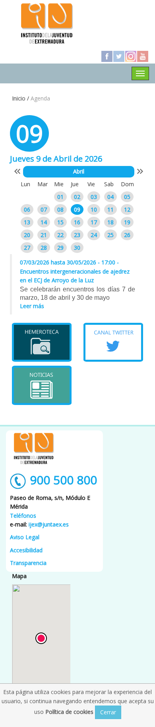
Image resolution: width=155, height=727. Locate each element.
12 (127, 209)
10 (94, 209)
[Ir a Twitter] (118, 56)
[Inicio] (47, 23)
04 (110, 197)
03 (94, 197)
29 (60, 247)
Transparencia (28, 563)
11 (110, 209)
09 (77, 209)
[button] (41, 638)
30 (77, 247)
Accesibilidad (26, 550)
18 (110, 222)
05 (127, 197)
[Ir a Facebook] (106, 56)
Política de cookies (70, 711)
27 (27, 247)
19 (127, 222)
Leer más (32, 306)
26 (127, 235)
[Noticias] (42, 385)
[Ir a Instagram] (130, 56)
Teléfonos (23, 515)
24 (94, 235)
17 (94, 222)
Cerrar (108, 712)
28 (44, 247)
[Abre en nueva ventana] (42, 342)
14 (44, 222)
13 (27, 222)
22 (60, 235)
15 (60, 222)
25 (110, 235)
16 (77, 222)
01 (60, 197)
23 (77, 235)
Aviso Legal (24, 537)
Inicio (18, 98)
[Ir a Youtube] (142, 56)
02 (77, 197)
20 (27, 235)
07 (44, 209)
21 (44, 235)
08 (60, 209)
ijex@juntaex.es (49, 524)
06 (27, 209)
